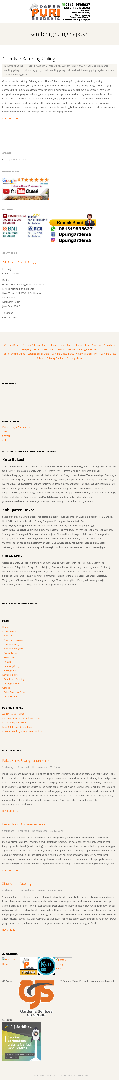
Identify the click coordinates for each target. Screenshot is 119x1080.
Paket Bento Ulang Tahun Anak (25, 760)
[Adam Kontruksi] (10, 959)
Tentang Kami (9, 670)
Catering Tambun (55, 358)
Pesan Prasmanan (65, 349)
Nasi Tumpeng (11, 644)
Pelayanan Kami (10, 631)
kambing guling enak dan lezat (65, 70)
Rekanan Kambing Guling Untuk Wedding (22, 731)
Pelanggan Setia (12, 683)
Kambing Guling (15, 65)
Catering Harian (75, 345)
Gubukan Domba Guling (48, 65)
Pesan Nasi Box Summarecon (24, 824)
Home (5, 626)
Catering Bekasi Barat (63, 353)
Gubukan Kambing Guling (28, 58)
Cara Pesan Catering (14, 679)
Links (4, 440)
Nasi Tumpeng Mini (13, 648)
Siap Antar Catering (17, 883)
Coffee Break (10, 653)
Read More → (10, 118)
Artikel (5, 431)
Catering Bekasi (12, 345)
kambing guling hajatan (93, 70)
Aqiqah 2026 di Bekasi (13, 713)
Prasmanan (9, 657)
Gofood (6, 687)
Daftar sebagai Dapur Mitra (16, 427)
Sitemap (6, 435)
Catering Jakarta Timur (53, 345)
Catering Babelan (31, 345)
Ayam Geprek (10, 696)
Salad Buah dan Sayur (15, 692)
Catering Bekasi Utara (38, 353)
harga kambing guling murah (34, 70)
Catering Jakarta (74, 358)
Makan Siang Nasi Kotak (14, 722)
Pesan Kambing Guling (14, 353)
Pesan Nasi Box (93, 345)
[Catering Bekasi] (28, 959)
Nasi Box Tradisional (14, 639)
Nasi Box (8, 635)
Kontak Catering (19, 261)
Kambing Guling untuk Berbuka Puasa (21, 718)
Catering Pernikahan (87, 349)
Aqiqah (7, 661)
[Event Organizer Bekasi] (46, 959)
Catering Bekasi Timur (87, 353)
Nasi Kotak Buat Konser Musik (17, 726)
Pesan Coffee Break (44, 349)
